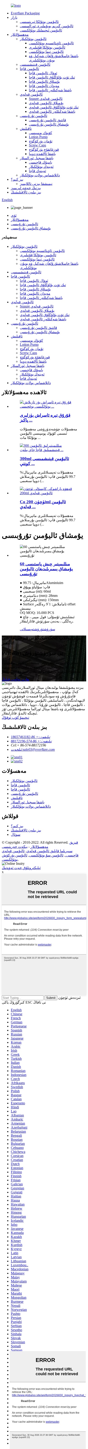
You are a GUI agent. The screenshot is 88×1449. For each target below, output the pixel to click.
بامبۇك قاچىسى (40, 162)
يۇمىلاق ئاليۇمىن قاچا (44, 81)
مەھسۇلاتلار (20, 34)
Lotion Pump (38, 137)
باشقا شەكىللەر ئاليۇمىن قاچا (50, 90)
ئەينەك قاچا (37, 171)
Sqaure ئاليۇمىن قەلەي (46, 99)
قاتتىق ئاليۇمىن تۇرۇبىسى (47, 120)
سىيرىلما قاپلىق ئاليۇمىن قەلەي (49, 851)
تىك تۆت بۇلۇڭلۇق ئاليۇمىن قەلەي (54, 107)
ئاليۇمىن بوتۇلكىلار (33, 39)
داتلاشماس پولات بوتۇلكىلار (40, 175)
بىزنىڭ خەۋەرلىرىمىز (26, 188)
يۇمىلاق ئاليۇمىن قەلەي (46, 103)
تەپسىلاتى (27, 629)
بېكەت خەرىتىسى (15, 847)
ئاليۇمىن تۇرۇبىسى (33, 116)
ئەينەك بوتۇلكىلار (41, 166)
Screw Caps (37, 145)
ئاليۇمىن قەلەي (31, 94)
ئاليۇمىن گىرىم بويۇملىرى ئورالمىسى (46, 26)
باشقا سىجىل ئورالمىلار (36, 158)
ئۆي (13, 215)
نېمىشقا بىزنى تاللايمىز (36, 184)
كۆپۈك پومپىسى (40, 133)
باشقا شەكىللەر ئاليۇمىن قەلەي (52, 111)
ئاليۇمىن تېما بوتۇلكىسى (46, 52)
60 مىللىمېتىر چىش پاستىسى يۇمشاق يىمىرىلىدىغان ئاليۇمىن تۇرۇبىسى (46, 569)
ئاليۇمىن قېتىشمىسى (35, 64)
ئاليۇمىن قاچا (29, 69)
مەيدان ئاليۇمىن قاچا (44, 86)
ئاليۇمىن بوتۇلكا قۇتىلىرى (47, 47)
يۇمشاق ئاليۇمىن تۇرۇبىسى (49, 124)
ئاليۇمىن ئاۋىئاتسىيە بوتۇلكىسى (51, 43)
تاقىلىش (26, 128)
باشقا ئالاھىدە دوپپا (42, 154)
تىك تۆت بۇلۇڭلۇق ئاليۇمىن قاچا (52, 77)
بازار (14, 17)
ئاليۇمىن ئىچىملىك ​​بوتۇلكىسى (41, 30)
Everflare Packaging (25, 13)
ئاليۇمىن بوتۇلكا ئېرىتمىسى (39, 22)
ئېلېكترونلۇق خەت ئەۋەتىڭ (21, 868)
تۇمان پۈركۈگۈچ (40, 141)
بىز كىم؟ (17, 179)
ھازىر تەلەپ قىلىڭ (15, 679)
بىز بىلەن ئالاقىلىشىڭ (26, 192)
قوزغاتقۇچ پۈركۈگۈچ (44, 149)
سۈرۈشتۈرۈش (44, 629)
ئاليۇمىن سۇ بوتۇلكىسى (46, 855)
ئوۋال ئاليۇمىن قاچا (43, 73)
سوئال (15, 834)
